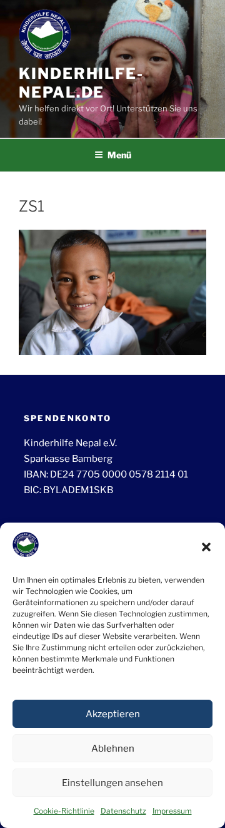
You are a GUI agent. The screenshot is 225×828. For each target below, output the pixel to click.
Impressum (172, 810)
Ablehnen (112, 748)
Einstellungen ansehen (112, 783)
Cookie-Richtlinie (64, 810)
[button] (206, 547)
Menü (119, 155)
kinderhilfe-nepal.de (81, 82)
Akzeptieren (113, 714)
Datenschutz (123, 810)
